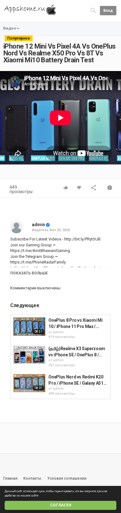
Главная (10, 478)
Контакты (32, 478)
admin (38, 224)
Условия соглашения (66, 478)
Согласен (60, 505)
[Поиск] (93, 10)
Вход (108, 10)
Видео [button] (9, 28)
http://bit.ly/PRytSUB (82, 239)
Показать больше (29, 273)
